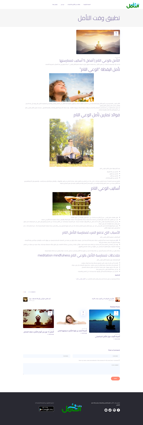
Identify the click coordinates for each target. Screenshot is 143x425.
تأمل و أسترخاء (117, 57)
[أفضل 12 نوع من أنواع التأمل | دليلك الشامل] (38, 327)
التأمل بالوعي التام (80, 279)
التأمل (116, 240)
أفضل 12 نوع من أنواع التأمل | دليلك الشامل (39, 331)
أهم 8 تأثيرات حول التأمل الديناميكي (107, 336)
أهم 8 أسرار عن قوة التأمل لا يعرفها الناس (72, 330)
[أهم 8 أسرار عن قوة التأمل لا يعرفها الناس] (71, 326)
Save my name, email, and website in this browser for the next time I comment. (98, 360)
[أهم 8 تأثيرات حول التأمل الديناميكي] (104, 332)
